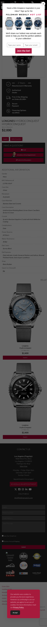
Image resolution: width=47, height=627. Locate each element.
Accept (15, 613)
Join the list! (23, 50)
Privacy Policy (18, 607)
